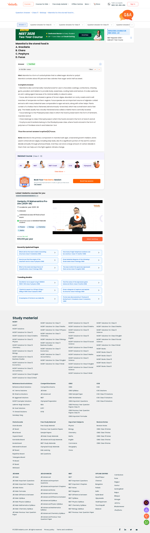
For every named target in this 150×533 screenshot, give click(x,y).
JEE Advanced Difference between (53, 497)
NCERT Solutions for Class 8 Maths (109, 326)
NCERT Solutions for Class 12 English (25, 374)
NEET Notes (73, 488)
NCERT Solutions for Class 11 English (53, 360)
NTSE (42, 412)
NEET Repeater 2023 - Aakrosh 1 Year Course (115, 39)
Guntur (116, 485)
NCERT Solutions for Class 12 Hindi (25, 378)
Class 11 (35, 12)
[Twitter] (131, 530)
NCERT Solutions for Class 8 (106, 323)
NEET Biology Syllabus (76, 509)
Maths (71, 436)
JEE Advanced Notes (48, 490)
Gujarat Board (18, 436)
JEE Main (44, 391)
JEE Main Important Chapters (23, 484)
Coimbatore (118, 475)
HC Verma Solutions (20, 391)
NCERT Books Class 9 (104, 363)
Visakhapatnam (101, 502)
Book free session (86, 181)
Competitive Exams (48, 387)
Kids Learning (45, 450)
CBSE (70, 387)
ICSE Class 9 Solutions (104, 398)
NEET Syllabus (73, 498)
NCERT (15, 325)
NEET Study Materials (48, 443)
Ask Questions (46, 454)
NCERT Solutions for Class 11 (50, 323)
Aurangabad (118, 489)
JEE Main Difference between (23, 495)
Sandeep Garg (18, 415)
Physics (71, 426)
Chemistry (72, 433)
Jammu (117, 503)
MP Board (16, 450)
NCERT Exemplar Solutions (22, 401)
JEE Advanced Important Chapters (53, 486)
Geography (73, 447)
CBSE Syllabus (73, 391)
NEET (42, 398)
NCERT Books (101, 349)
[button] (24, 165)
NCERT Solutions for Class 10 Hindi (81, 347)
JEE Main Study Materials (49, 436)
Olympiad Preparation (49, 401)
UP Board (16, 464)
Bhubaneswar (119, 506)
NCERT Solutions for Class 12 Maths (25, 336)
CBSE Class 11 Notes (103, 433)
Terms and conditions (65, 530)
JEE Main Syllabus (19, 498)
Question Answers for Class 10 (98, 25)
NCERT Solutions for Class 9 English (81, 364)
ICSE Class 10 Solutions (105, 394)
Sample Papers (46, 433)
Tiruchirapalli (100, 505)
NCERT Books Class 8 (104, 366)
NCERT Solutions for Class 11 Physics (53, 330)
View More (59, 171)
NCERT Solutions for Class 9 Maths (81, 354)
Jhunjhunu (118, 510)
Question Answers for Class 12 (40, 25)
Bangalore (99, 484)
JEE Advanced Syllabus (49, 501)
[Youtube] (136, 530)
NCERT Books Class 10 (104, 359)
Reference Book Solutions (22, 387)
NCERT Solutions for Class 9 (78, 351)
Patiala (97, 488)
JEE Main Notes (18, 488)
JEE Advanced (46, 394)
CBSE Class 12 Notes (104, 429)
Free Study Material (48, 426)
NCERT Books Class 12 (104, 352)
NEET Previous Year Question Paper (81, 512)
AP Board (16, 429)
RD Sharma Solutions (20, 394)
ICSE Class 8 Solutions (104, 401)
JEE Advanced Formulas (49, 493)
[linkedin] (125, 530)
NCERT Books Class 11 (104, 356)
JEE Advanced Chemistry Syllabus (53, 513)
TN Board (16, 461)
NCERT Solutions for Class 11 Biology (53, 339)
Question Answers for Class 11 (69, 25)
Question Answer (23, 12)
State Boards (17, 426)
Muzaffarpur (99, 477)
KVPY (42, 408)
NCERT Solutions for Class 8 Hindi (108, 345)
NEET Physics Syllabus (76, 502)
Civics (71, 450)
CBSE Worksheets (75, 398)
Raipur (116, 492)
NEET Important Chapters (78, 484)
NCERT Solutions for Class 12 (23, 332)
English (71, 440)
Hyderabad (99, 495)
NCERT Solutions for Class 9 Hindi (80, 373)
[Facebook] (119, 529)
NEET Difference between (78, 495)
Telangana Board (19, 457)
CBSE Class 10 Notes (104, 436)
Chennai (98, 481)
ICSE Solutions (102, 391)
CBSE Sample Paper (76, 394)
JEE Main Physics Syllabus (22, 502)
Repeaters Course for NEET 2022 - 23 (117, 32)
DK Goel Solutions (19, 408)
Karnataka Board (19, 440)
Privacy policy (49, 530)
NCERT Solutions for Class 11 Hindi (52, 364)
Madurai (98, 509)
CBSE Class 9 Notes (104, 440)
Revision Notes (102, 426)
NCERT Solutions (18, 329)
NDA (42, 405)
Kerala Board (17, 443)
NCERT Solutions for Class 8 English (109, 336)
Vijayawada (99, 498)
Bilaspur (117, 496)
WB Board (16, 468)
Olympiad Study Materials (50, 447)
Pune (116, 478)
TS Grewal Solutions (20, 412)
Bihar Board (17, 433)
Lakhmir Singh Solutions (21, 405)
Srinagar (117, 499)
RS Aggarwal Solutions (20, 398)
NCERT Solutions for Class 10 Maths (81, 326)
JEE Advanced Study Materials (51, 440)
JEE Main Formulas (19, 491)
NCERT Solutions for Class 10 (79, 323)
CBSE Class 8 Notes (104, 443)
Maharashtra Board (19, 447)
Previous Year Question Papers (52, 429)
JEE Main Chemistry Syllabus (23, 509)
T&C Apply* (38, 184)
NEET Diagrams (74, 491)
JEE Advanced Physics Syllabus (52, 504)
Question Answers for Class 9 (126, 25)
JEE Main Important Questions (23, 481)
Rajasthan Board (18, 454)
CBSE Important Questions (78, 401)
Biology (43, 12)
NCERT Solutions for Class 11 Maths (53, 326)
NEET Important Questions (78, 481)
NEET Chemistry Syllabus (77, 505)
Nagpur (117, 482)
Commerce (73, 443)
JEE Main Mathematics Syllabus (24, 505)
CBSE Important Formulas (78, 416)
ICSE (98, 387)
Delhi (97, 491)
